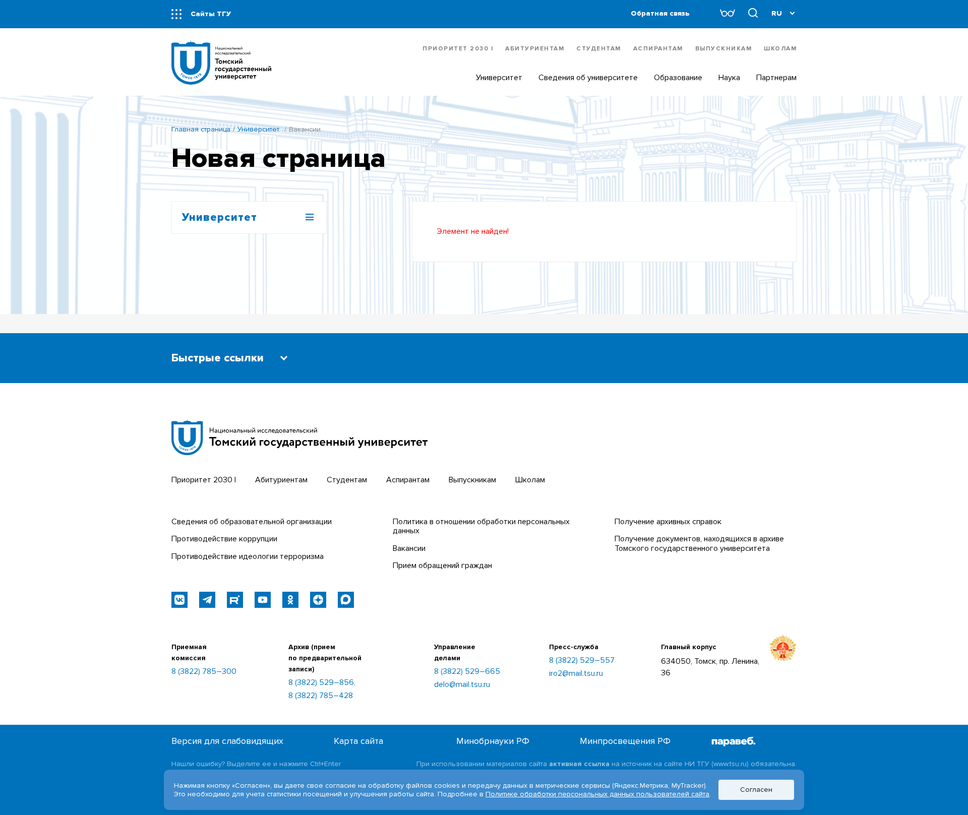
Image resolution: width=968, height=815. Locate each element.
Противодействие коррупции (224, 539)
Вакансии (409, 548)
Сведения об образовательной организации (251, 522)
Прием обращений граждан (442, 565)
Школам (780, 48)
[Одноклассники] (290, 600)
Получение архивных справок (668, 522)
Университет (258, 129)
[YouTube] (263, 600)
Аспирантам (658, 48)
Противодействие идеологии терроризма (247, 556)
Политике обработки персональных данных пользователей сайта (597, 794)
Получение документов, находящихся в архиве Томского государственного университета (699, 543)
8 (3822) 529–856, (321, 682)
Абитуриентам (534, 48)
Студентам (598, 48)
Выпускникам (723, 48)
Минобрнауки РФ (492, 741)
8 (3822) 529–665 (467, 671)
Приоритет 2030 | (457, 48)
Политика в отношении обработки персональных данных (481, 526)
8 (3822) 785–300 (203, 671)
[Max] (346, 600)
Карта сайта (358, 741)
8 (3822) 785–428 (320, 695)
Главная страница (200, 129)
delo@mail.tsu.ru (462, 684)
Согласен (756, 789)
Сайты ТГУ (211, 14)
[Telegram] (207, 600)
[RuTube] (235, 600)
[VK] (179, 600)
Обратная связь (660, 13)
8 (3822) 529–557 (582, 660)
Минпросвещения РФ (625, 741)
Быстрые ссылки (217, 358)
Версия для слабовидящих (227, 741)
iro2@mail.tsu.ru (576, 673)
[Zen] (318, 600)
